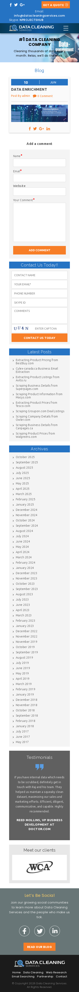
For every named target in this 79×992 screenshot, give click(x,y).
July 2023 (22, 599)
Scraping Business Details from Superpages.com (37, 387)
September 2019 (27, 652)
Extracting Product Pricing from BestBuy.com (37, 361)
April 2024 (23, 552)
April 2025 (23, 488)
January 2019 (25, 694)
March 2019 (24, 684)
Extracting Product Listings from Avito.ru (37, 378)
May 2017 (22, 742)
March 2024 (24, 557)
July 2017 (22, 731)
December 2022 (26, 631)
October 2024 (25, 520)
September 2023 (27, 589)
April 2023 (23, 610)
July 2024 (22, 536)
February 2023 (25, 620)
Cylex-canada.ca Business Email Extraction (37, 370)
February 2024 (25, 562)
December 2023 (26, 573)
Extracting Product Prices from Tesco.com (36, 404)
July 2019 (22, 662)
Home (16, 972)
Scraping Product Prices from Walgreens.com (35, 435)
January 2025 (25, 504)
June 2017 (23, 736)
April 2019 (23, 678)
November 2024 (26, 515)
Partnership (45, 976)
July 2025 (22, 472)
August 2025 (24, 467)
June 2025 (23, 478)
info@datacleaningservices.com (39, 16)
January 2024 (25, 567)
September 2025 (27, 462)
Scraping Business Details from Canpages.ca (37, 426)
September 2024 (27, 525)
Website (19, 186)
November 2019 (26, 641)
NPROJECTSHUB (31, 20)
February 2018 (25, 720)
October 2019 (25, 647)
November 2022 (26, 636)
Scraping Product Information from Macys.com (39, 395)
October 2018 (25, 710)
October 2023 (25, 583)
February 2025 (25, 499)
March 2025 (24, 494)
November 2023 (26, 578)
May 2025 (22, 483)
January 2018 (25, 726)
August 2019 (24, 657)
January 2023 (25, 626)
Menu (66, 28)
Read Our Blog (39, 947)
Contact (61, 976)
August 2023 (24, 594)
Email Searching (23, 976)
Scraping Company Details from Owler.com (37, 418)
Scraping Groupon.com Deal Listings (40, 411)
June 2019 (23, 668)
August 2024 (24, 531)
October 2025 (25, 457)
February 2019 (25, 689)
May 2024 (22, 546)
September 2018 (27, 715)
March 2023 (24, 615)
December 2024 (26, 509)
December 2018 (26, 699)
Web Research (56, 972)
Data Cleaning (33, 972)
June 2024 (23, 541)
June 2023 (23, 604)
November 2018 (26, 705)
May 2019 (22, 673)
